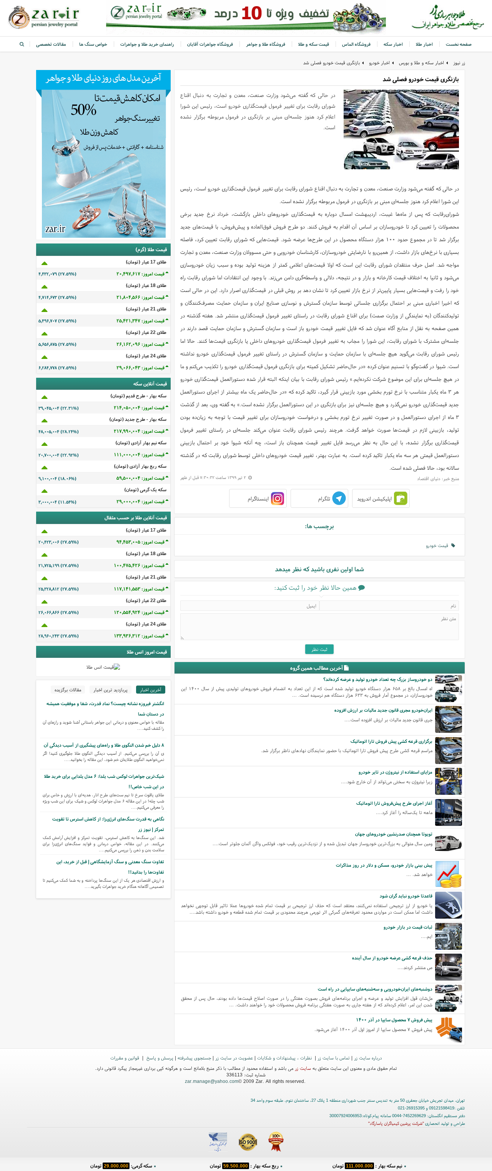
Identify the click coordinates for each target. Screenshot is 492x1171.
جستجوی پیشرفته (194, 1057)
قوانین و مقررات (125, 1057)
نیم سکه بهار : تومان (367, 1165)
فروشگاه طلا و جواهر (265, 44)
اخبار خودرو (379, 62)
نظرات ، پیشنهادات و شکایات (285, 1057)
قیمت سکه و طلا (313, 44)
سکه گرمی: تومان (121, 1165)
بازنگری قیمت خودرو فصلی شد (331, 62)
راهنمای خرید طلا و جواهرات (147, 44)
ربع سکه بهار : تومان (244, 1165)
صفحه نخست (459, 44)
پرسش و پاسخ (159, 1057)
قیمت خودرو (438, 545)
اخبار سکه (393, 44)
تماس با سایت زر (333, 1057)
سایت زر (303, 1068)
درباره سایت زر (368, 1057)
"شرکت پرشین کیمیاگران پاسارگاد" (396, 1123)
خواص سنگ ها (93, 44)
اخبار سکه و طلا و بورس (421, 62)
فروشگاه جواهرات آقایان (210, 44)
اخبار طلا (424, 44)
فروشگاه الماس (356, 44)
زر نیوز (459, 62)
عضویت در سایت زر (234, 1057)
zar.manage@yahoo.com (211, 1081)
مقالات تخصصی (51, 44)
